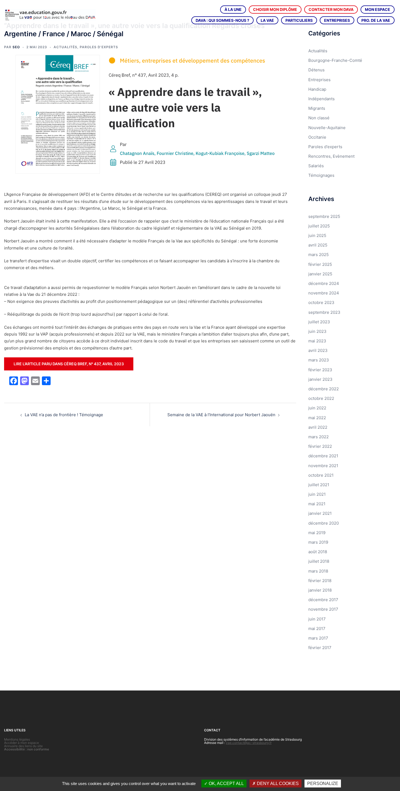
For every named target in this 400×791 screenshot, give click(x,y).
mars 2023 (318, 360)
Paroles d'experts (99, 47)
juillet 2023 (319, 321)
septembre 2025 (324, 216)
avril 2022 (317, 427)
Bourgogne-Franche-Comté (335, 60)
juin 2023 (317, 331)
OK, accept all (226, 783)
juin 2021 (317, 494)
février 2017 (319, 647)
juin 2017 (317, 619)
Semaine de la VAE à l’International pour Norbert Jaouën (221, 414)
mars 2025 (318, 254)
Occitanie (317, 137)
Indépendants (321, 98)
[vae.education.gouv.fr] (50, 14)
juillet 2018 (318, 561)
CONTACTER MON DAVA (331, 9)
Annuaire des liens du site (23, 746)
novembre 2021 (323, 465)
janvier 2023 (320, 379)
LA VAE (267, 20)
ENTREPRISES (337, 20)
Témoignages (321, 175)
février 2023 (320, 369)
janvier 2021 (320, 513)
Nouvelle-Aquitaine (327, 127)
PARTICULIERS (299, 20)
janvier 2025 (320, 273)
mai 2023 (317, 340)
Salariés (316, 165)
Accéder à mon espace (21, 743)
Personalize (322, 783)
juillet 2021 (318, 484)
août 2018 (317, 551)
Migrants (316, 108)
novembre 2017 (323, 609)
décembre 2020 (323, 523)
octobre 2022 (321, 398)
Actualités (65, 47)
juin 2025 (317, 235)
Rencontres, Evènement (331, 156)
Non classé (319, 117)
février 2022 (320, 446)
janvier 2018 (320, 590)
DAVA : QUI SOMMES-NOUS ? (222, 20)
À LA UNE (233, 9)
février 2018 (319, 580)
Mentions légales (17, 739)
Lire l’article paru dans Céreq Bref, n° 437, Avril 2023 (69, 363)
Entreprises (319, 79)
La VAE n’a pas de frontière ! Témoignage (64, 414)
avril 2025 (317, 245)
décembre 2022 (323, 388)
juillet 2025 (319, 226)
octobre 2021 (321, 475)
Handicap (317, 89)
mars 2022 (318, 436)
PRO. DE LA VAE (375, 20)
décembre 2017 (323, 599)
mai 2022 (317, 417)
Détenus (316, 69)
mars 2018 (318, 571)
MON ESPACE (377, 9)
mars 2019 (318, 542)
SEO (16, 47)
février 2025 (320, 264)
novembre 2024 (323, 293)
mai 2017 (316, 628)
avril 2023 (318, 350)
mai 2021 (316, 503)
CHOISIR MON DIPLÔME (275, 9)
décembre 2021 (323, 455)
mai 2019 (316, 532)
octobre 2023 (321, 302)
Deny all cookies (277, 783)
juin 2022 (317, 407)
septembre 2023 (324, 312)
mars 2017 (318, 638)
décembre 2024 (323, 283)
